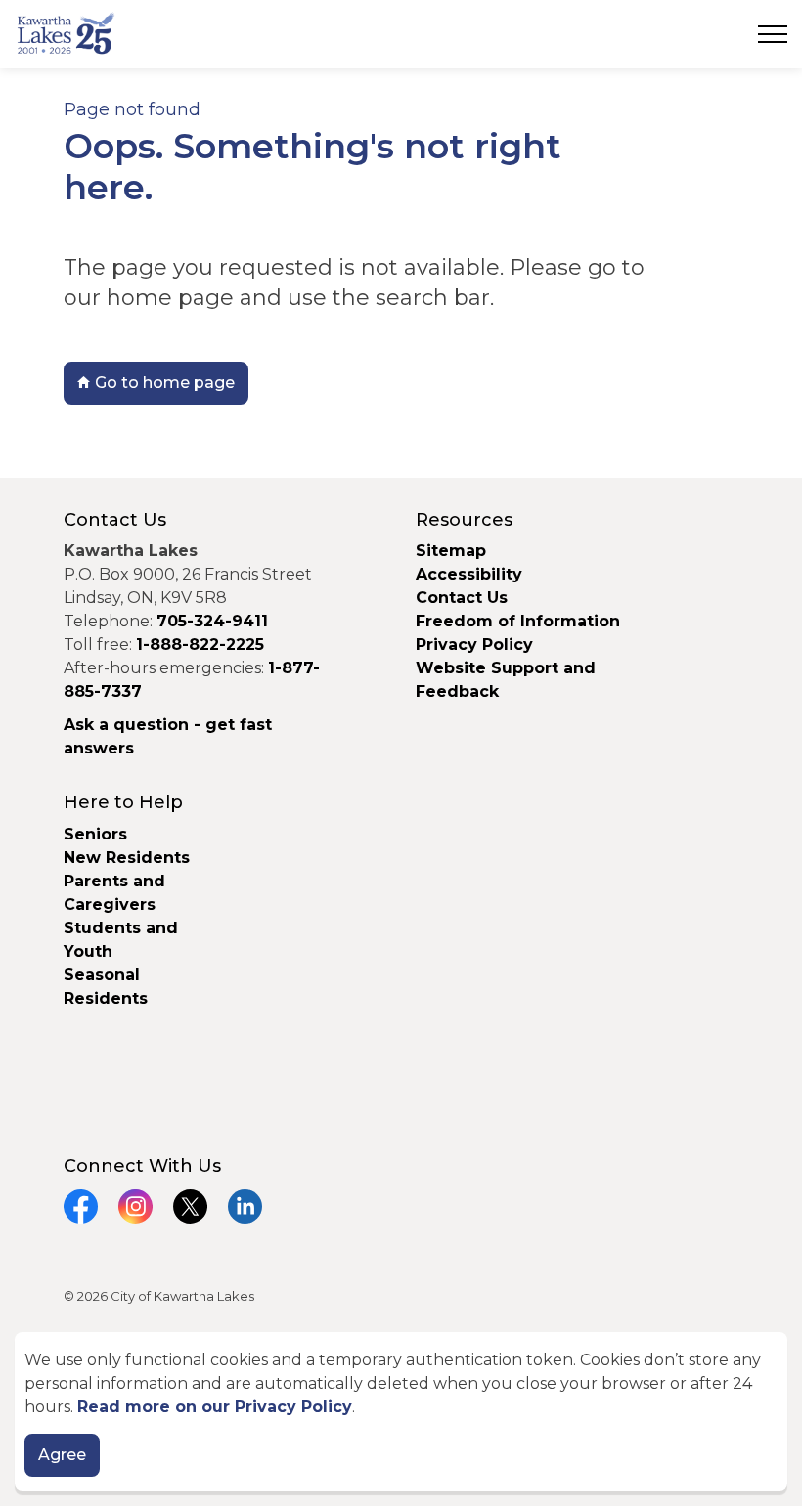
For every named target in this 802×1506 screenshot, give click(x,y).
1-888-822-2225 (200, 644)
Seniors (95, 834)
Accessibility (469, 574)
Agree (62, 1454)
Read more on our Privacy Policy (214, 1407)
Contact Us (462, 597)
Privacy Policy (474, 644)
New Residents (127, 857)
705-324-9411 (212, 621)
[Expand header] (772, 34)
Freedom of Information (518, 621)
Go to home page (165, 382)
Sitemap (451, 550)
